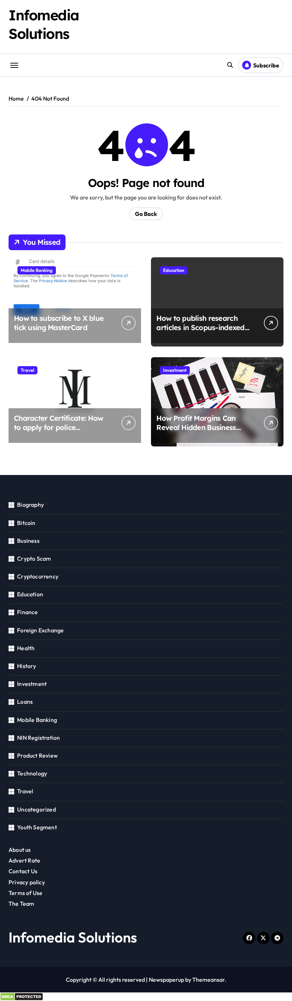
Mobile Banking (37, 270)
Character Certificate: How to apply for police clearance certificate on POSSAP (58, 432)
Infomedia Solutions (73, 937)
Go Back (146, 213)
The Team (22, 903)
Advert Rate (24, 860)
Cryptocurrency (37, 576)
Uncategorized (36, 809)
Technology (32, 773)
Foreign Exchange (40, 630)
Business (28, 540)
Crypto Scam (34, 558)
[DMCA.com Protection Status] (146, 996)
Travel (27, 370)
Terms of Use (25, 892)
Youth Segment (37, 827)
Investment (175, 370)
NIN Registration (38, 737)
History (26, 665)
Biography (30, 504)
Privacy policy (27, 882)
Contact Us (23, 871)
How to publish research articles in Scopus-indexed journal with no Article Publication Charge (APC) (200, 332)
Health (26, 648)
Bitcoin (26, 522)
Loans (25, 701)
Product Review (37, 755)
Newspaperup (166, 979)
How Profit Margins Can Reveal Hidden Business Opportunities (196, 427)
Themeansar (208, 979)
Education (173, 270)
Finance (27, 612)
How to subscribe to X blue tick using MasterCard (59, 323)
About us (20, 849)
